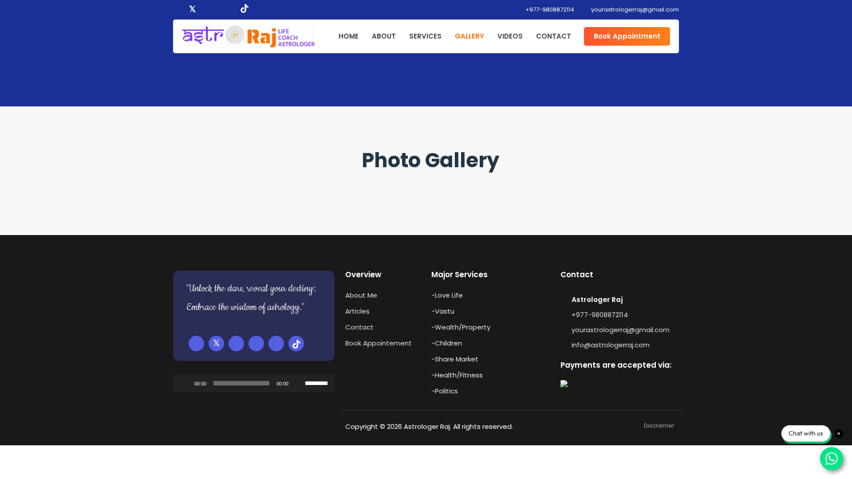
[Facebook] (179, 9)
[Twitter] (192, 9)
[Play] (184, 383)
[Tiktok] (244, 9)
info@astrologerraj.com (611, 344)
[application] (254, 383)
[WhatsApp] (230, 9)
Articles (357, 311)
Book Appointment (627, 36)
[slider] (317, 382)
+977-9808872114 (549, 9)
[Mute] (298, 383)
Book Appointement (378, 343)
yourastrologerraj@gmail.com (621, 329)
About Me (361, 295)
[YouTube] (205, 9)
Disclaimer (659, 425)
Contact (359, 327)
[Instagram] (218, 9)
